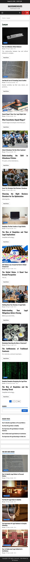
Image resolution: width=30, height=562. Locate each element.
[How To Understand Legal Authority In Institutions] (15, 538)
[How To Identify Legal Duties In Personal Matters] (15, 463)
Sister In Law (6, 495)
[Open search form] (19, 12)
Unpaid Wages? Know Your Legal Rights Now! (15, 103)
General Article (7, 545)
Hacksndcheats (15, 6)
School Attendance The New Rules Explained (15, 139)
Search (4, 406)
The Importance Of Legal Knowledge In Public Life (14, 436)
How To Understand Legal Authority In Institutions (14, 433)
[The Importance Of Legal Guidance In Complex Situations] (15, 512)
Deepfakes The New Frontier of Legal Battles (15, 215)
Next (19, 401)
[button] (2, 12)
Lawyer (5, 42)
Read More (6, 58)
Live (27, 13)
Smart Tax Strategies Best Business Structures (15, 177)
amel (4, 48)
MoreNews (23, 558)
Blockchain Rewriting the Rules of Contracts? (15, 332)
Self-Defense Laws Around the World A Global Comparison (15, 254)
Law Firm (6, 470)
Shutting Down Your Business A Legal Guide (15, 294)
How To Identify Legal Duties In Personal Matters (13, 423)
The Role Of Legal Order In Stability (10, 426)
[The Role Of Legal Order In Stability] (15, 489)
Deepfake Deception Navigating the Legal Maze (15, 370)
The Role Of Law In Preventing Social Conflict (15, 69)
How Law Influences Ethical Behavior (15, 36)
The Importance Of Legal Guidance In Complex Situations (14, 524)
